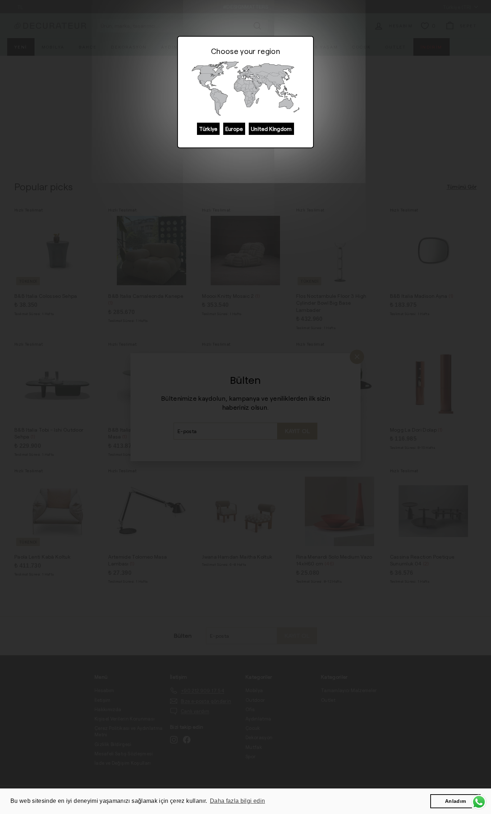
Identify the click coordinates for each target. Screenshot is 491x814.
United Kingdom (271, 129)
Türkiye (208, 129)
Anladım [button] (455, 801)
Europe (234, 129)
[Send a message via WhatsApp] (479, 801)
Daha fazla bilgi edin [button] (237, 801)
